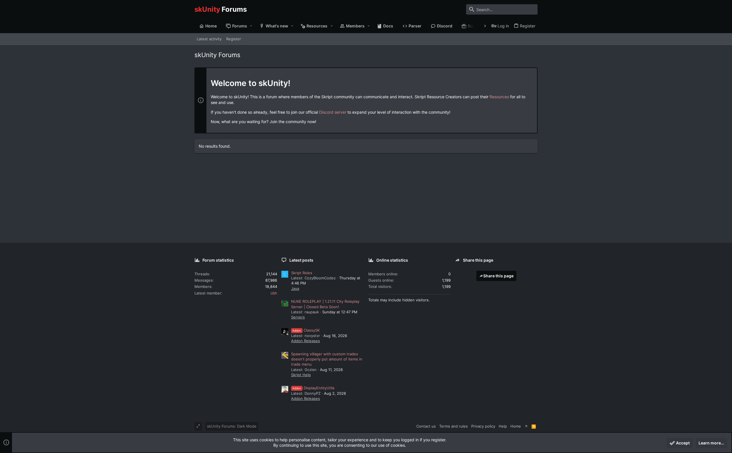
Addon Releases (305, 340)
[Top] (526, 426)
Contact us (426, 426)
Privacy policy (483, 426)
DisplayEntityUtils (313, 388)
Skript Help (301, 374)
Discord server (332, 112)
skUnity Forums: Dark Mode (231, 426)
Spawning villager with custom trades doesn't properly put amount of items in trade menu (326, 359)
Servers (298, 317)
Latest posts (301, 260)
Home (515, 426)
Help (503, 426)
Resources (499, 96)
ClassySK (306, 330)
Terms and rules (453, 426)
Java (295, 288)
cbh (273, 293)
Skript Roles (301, 272)
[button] (251, 26)
